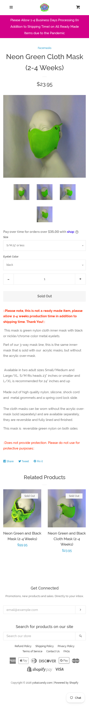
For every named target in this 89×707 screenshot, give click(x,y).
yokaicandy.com (42, 682)
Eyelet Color (11, 256)
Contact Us (53, 651)
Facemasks (44, 48)
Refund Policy (23, 646)
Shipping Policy (44, 646)
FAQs (67, 651)
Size (5, 237)
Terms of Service (32, 651)
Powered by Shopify (66, 682)
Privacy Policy (66, 646)
